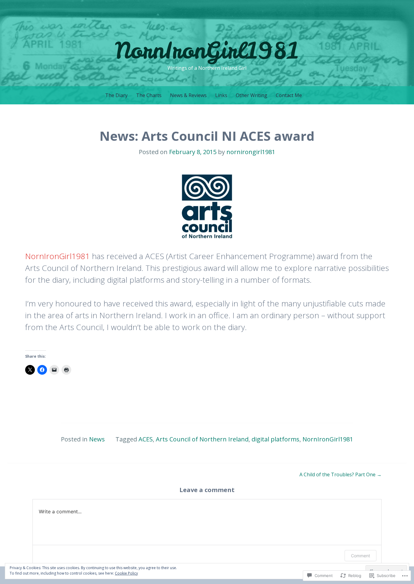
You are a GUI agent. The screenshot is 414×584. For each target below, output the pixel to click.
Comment (360, 555)
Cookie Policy (126, 573)
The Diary (116, 95)
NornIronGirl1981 (207, 50)
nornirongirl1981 (250, 152)
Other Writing (251, 95)
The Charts (149, 95)
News (97, 439)
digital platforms (275, 439)
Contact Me (289, 95)
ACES (146, 439)
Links (221, 95)
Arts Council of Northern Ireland (202, 439)
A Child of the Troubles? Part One (340, 474)
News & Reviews (188, 95)
